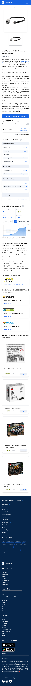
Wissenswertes (6, 631)
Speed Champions (6, 514)
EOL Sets (4, 603)
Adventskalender (10, 541)
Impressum (5, 584)
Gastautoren (5, 574)
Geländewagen (17, 549)
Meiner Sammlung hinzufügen (15, 116)
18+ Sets (4, 605)
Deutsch (9, 653)
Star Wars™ (5, 512)
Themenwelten (6, 599)
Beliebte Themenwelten (11, 500)
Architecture (5, 504)
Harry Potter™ (5, 522)
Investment (5, 621)
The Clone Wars (6, 552)
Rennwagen (18, 541)
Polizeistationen (18, 547)
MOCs (3, 633)
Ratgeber (4, 623)
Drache (25, 544)
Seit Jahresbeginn (21, 221)
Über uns (4, 572)
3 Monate (10, 221)
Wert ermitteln (6, 611)
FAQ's (3, 576)
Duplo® (4, 517)
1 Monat (5, 221)
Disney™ (4, 509)
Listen (3, 635)
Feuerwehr (26, 547)
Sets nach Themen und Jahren (10, 597)
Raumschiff (5, 547)
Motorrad (9, 549)
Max (28, 221)
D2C (3, 541)
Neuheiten (4, 607)
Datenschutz (5, 582)
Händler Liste (5, 601)
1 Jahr (15, 221)
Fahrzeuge (11, 544)
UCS (24, 541)
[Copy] (21, 140)
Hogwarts (4, 544)
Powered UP (23, 151)
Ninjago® (4, 525)
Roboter (11, 547)
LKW (23, 549)
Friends (4, 532)
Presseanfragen (6, 580)
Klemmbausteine (6, 629)
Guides (3, 619)
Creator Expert (6, 530)
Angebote (4, 593)
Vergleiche (4, 627)
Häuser (4, 549)
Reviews (4, 625)
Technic (4, 527)
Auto (21, 544)
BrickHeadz (5, 519)
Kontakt (4, 578)
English (4, 653)
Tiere (16, 544)
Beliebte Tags (7, 537)
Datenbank (5, 595)
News (3, 609)
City (3, 507)
